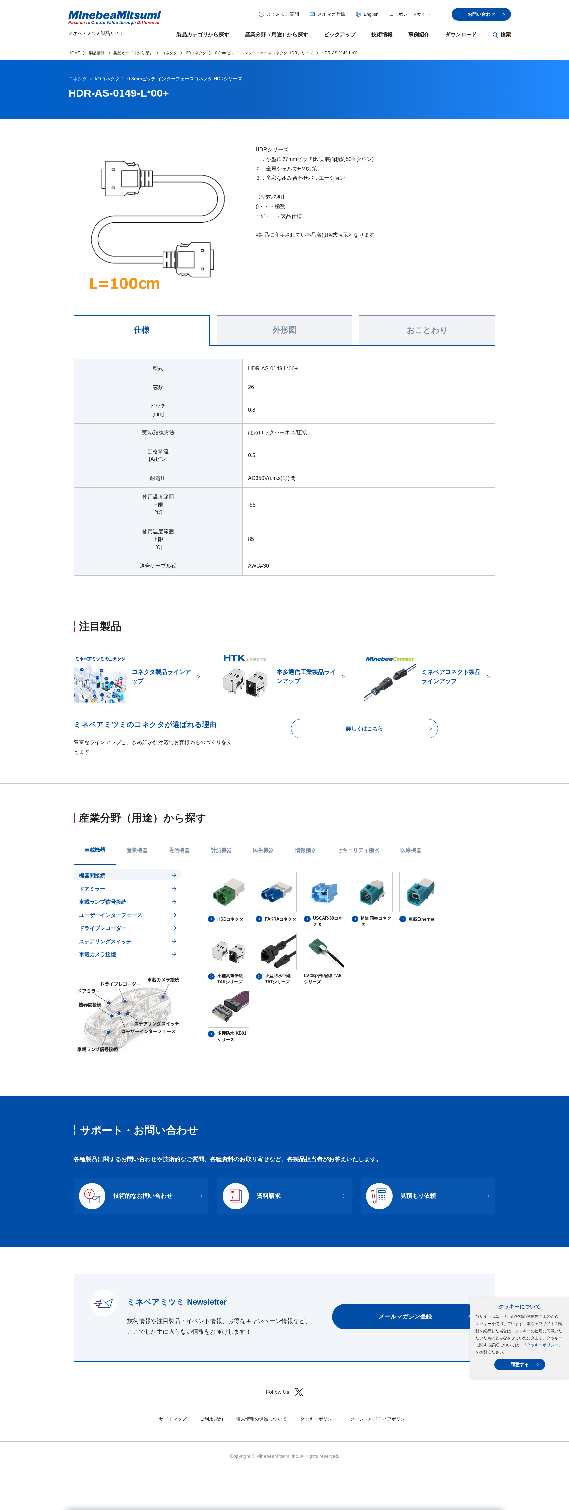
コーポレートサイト (410, 14)
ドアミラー (92, 889)
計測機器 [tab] (221, 850)
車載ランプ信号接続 (102, 902)
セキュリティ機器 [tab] (358, 850)
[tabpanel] (284, 962)
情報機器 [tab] (305, 850)
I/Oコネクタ (196, 53)
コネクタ (169, 53)
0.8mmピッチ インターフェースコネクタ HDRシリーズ (264, 53)
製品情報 (97, 53)
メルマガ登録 (331, 14)
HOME (74, 53)
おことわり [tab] (427, 330)
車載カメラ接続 (97, 954)
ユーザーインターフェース (110, 915)
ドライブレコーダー (102, 928)
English (371, 14)
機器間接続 (92, 875)
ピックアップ (340, 34)
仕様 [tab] (141, 330)
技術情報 (382, 34)
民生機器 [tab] (263, 850)
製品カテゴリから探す (202, 34)
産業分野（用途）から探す (276, 34)
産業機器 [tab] (137, 850)
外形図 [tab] (284, 330)
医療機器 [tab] (410, 850)
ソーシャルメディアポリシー (380, 1418)
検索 (506, 34)
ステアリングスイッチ (105, 941)
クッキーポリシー (542, 1345)
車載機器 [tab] (94, 850)
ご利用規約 (211, 1418)
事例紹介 (418, 34)
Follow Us (277, 1392)
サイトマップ (173, 1418)
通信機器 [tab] (179, 850)
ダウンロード (461, 34)
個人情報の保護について (261, 1418)
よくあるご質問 (283, 14)
